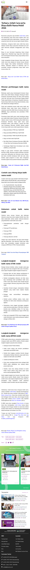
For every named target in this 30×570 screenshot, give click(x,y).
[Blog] (3, 2)
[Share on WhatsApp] (6, 442)
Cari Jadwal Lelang (20, 541)
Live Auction (18, 548)
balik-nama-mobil (10, 436)
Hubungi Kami (4, 541)
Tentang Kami (4, 538)
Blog (2, 551)
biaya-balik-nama (10, 439)
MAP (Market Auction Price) (22, 551)
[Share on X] (8, 442)
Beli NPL (17, 543)
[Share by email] (11, 442)
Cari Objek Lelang (19, 538)
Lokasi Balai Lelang (5, 543)
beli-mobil (18, 436)
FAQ (2, 548)
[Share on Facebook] (13, 442)
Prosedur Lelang (5, 546)
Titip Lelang (18, 546)
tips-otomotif (19, 439)
